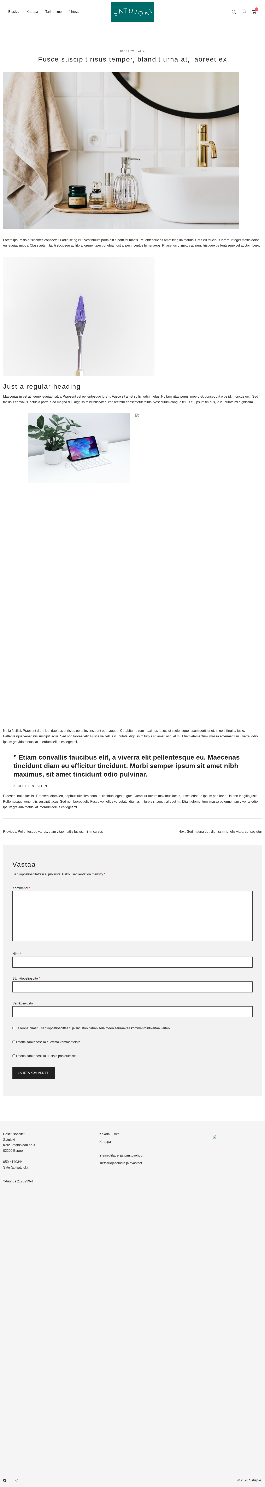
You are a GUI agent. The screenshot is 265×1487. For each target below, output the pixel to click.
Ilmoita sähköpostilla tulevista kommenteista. (48, 1042)
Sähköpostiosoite (26, 978)
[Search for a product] (233, 12)
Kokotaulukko (109, 1134)
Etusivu (13, 11)
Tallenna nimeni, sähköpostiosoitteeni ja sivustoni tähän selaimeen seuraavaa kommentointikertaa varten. (93, 1028)
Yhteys (74, 11)
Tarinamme (53, 11)
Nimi (16, 954)
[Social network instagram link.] (16, 1480)
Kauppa (32, 11)
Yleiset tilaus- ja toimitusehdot (121, 1155)
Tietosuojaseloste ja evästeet (120, 1163)
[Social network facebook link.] (4, 1480)
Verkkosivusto (22, 1003)
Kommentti (21, 888)
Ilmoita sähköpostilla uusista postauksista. (46, 1056)
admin (141, 51)
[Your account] (244, 12)
